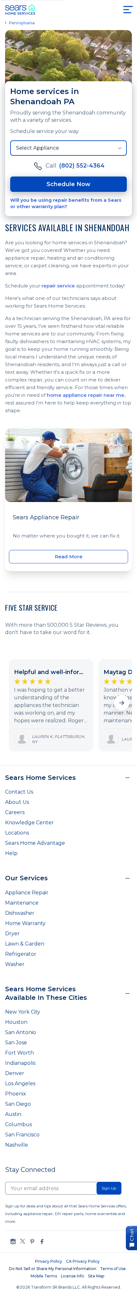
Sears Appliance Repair (46, 517)
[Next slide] (121, 702)
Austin (13, 1114)
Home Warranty (25, 923)
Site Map (96, 1276)
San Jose (16, 1043)
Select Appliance (37, 148)
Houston (16, 1022)
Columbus (18, 1124)
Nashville (16, 1145)
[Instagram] (13, 1241)
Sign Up (109, 1188)
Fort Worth (19, 1053)
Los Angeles (20, 1083)
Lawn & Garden (24, 944)
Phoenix (15, 1094)
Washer (15, 964)
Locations (17, 833)
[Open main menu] (128, 9)
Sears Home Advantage (35, 843)
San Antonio (20, 1032)
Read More (69, 556)
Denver (14, 1073)
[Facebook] (42, 1241)
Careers (15, 812)
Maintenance (22, 903)
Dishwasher (19, 913)
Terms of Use (113, 1268)
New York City (22, 1012)
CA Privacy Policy (83, 1261)
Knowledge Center (29, 823)
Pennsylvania (22, 23)
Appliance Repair (26, 893)
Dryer (12, 933)
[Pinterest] (32, 1241)
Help (11, 853)
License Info (72, 1276)
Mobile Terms (44, 1276)
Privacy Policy (48, 1261)
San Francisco (22, 1135)
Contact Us (19, 792)
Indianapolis (20, 1063)
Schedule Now (68, 184)
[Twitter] (22, 1241)
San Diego (18, 1104)
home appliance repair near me (85, 395)
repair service (58, 286)
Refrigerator (20, 954)
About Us (17, 802)
